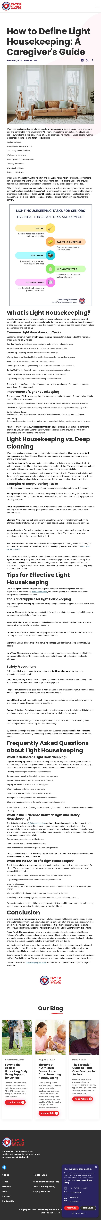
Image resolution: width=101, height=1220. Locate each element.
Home (5, 1181)
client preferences (39, 592)
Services (6, 1186)
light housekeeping (36, 823)
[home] (11, 6)
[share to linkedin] (82, 60)
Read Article (14, 1102)
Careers (6, 1196)
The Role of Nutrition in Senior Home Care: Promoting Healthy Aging (50, 1071)
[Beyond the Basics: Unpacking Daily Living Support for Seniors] (17, 1037)
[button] (97, 6)
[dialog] (80, 1191)
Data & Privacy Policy (44, 1186)
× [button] (96, 1167)
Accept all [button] (71, 1208)
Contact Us (8, 1201)
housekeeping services (36, 962)
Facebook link (4, 1167)
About (5, 1191)
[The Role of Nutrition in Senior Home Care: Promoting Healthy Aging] (50, 1037)
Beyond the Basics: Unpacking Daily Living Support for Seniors (16, 1071)
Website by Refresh (50, 1213)
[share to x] (87, 60)
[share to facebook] (92, 60)
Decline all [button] (88, 1208)
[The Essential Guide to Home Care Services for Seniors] (84, 1037)
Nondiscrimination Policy (46, 1181)
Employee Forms (41, 1191)
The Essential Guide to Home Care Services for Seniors (84, 1069)
